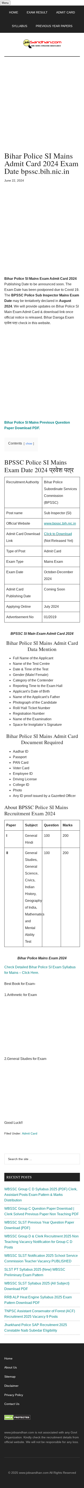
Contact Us (11, 1404)
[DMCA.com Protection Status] (17, 1419)
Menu (5, 2)
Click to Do (52, 534)
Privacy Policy (13, 1395)
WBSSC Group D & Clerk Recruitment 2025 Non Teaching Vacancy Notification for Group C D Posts (41, 1241)
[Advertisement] (42, 108)
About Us (10, 1367)
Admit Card (29, 1133)
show (29, 443)
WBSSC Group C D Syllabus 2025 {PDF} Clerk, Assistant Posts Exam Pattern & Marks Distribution (40, 1194)
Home (8, 1358)
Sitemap (10, 1376)
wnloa (65, 534)
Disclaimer (11, 1385)
